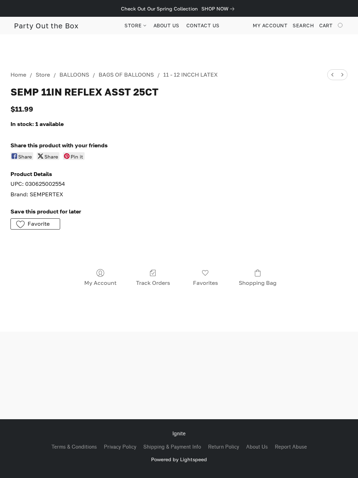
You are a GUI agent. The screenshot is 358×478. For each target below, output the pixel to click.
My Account (100, 282)
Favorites (205, 282)
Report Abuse (291, 447)
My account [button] (270, 25)
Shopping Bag (258, 282)
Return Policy (223, 447)
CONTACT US (203, 25)
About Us (257, 447)
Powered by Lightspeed (179, 459)
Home (18, 74)
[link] (219, 9)
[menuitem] (332, 75)
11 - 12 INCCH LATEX (190, 74)
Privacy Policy (120, 447)
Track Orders (153, 282)
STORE (133, 25)
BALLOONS (74, 74)
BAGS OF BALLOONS (126, 74)
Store (43, 74)
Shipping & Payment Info (172, 447)
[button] (46, 25)
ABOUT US (166, 25)
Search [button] (303, 25)
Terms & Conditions (74, 447)
